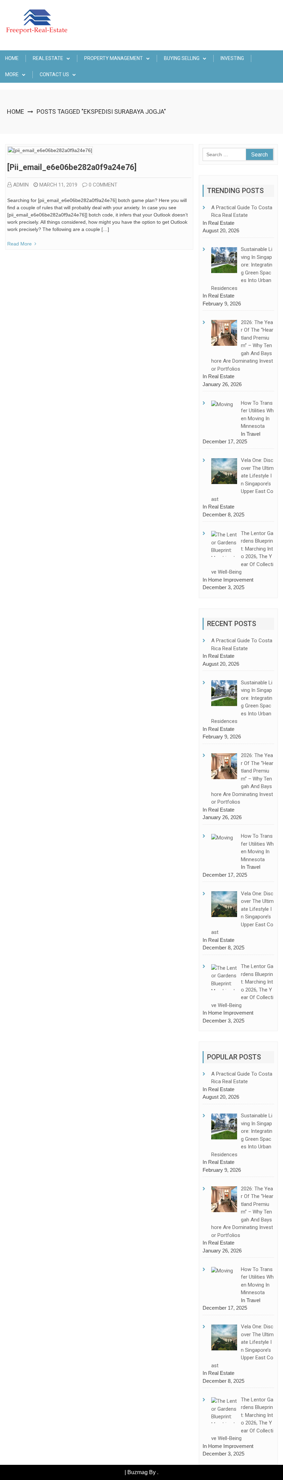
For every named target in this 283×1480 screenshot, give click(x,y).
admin (21, 185)
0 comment (103, 185)
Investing (232, 58)
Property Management (113, 58)
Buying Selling (181, 58)
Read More (19, 243)
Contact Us (54, 74)
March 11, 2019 (58, 185)
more (12, 74)
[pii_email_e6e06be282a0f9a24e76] (72, 167)
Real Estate (48, 58)
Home (12, 58)
